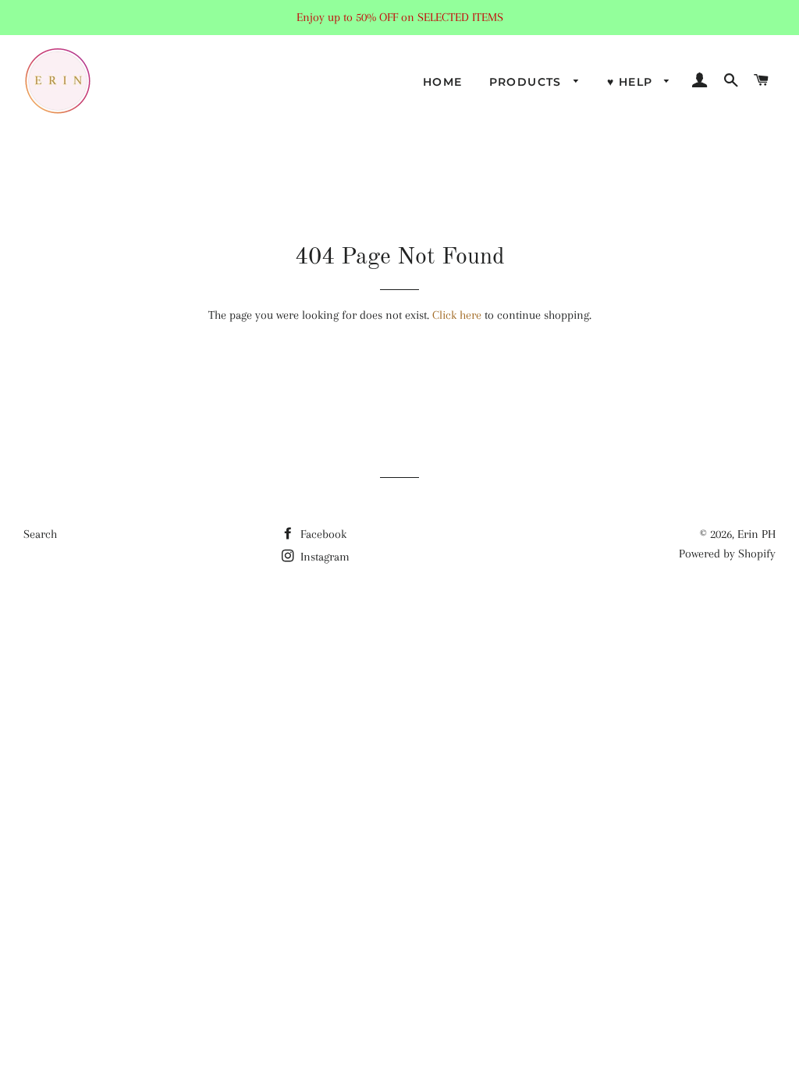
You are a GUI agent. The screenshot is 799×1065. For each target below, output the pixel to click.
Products (527, 82)
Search (40, 534)
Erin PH (756, 534)
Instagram (323, 557)
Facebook (321, 534)
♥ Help (632, 82)
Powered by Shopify (727, 554)
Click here (456, 315)
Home (443, 82)
